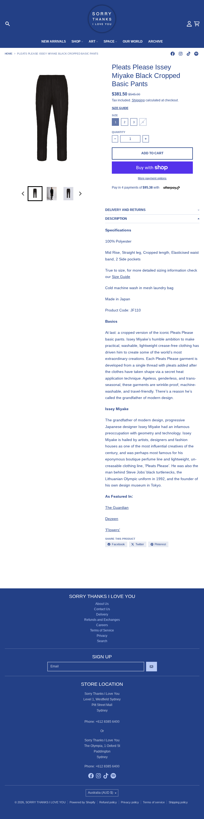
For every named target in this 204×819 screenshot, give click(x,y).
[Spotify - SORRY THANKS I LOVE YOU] (196, 54)
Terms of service (154, 802)
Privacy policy (130, 802)
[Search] (7, 24)
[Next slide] (80, 193)
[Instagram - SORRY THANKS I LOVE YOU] (180, 54)
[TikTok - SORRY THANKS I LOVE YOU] (188, 54)
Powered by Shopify (82, 802)
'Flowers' (112, 530)
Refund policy (108, 802)
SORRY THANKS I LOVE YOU (46, 802)
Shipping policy (178, 802)
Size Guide (120, 108)
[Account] (189, 24)
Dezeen (111, 519)
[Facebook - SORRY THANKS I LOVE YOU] (173, 54)
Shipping (138, 100)
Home (8, 53)
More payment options (152, 178)
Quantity (118, 132)
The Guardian (117, 507)
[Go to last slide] (23, 193)
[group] (35, 193)
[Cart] (196, 24)
